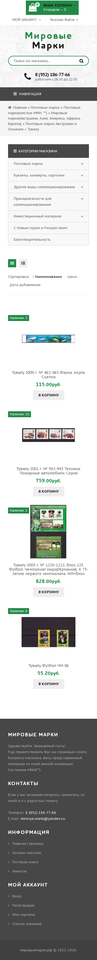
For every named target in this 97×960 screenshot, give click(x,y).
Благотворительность (32, 239)
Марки (48, 40)
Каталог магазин (26, 852)
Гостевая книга (25, 862)
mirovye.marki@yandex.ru (43, 818)
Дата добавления (24, 284)
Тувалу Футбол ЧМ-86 (48, 665)
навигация (29, 94)
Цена (72, 276)
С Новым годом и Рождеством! (40, 228)
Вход (16, 896)
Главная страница (27, 843)
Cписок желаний (26, 924)
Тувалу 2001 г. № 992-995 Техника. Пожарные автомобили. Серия (48, 471)
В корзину (49, 395)
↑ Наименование (47, 276)
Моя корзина (23, 914)
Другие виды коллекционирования (44, 187)
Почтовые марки (28, 163)
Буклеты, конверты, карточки (39, 175)
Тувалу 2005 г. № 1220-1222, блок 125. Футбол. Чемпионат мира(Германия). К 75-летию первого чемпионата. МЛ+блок (48, 569)
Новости (19, 871)
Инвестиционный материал (37, 216)
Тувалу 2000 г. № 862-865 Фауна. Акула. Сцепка (48, 374)
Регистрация (23, 905)
